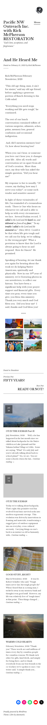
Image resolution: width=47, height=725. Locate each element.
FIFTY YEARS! (14, 379)
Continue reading (19, 535)
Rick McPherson (34, 65)
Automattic (20, 715)
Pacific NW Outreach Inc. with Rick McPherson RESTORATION (18, 30)
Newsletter (15, 370)
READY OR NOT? (31, 388)
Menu (37, 22)
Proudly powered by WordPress (15, 712)
